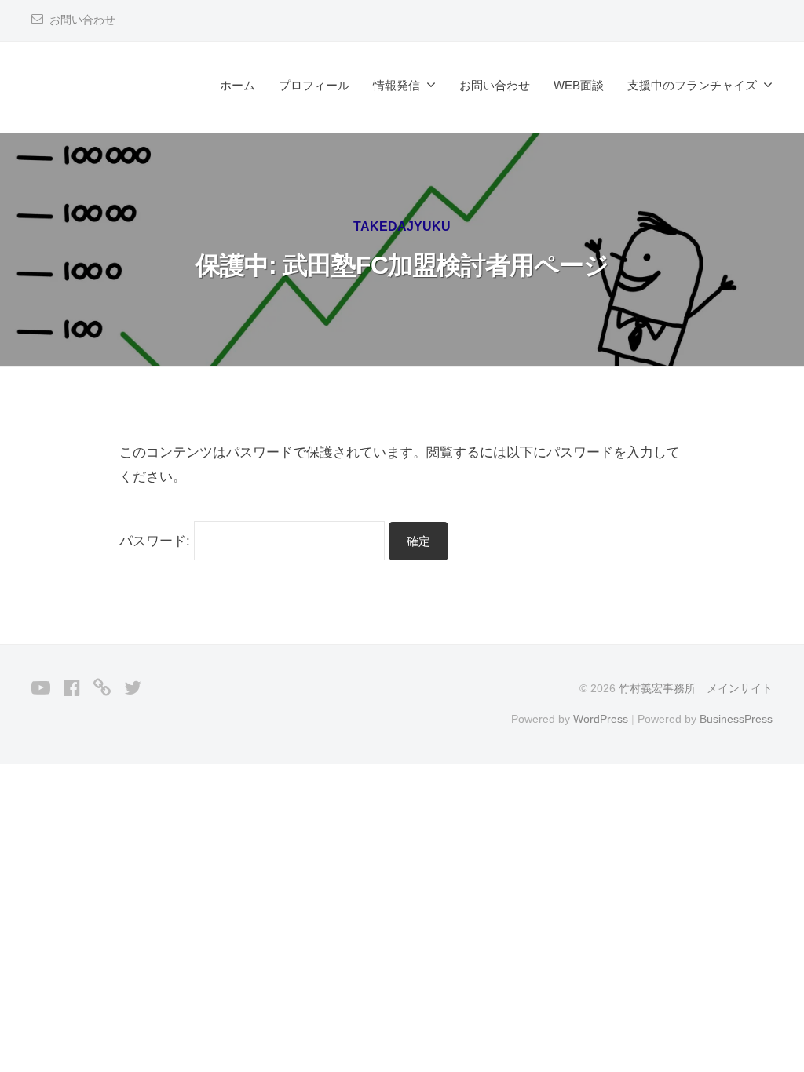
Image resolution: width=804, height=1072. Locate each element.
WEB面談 (579, 85)
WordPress (600, 719)
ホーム (237, 85)
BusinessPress (736, 719)
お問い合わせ (82, 20)
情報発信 (396, 85)
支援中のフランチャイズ (692, 85)
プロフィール (314, 85)
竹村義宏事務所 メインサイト (696, 688)
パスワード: (156, 541)
